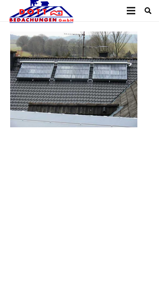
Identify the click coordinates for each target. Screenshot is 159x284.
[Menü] (131, 10)
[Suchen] (148, 10)
